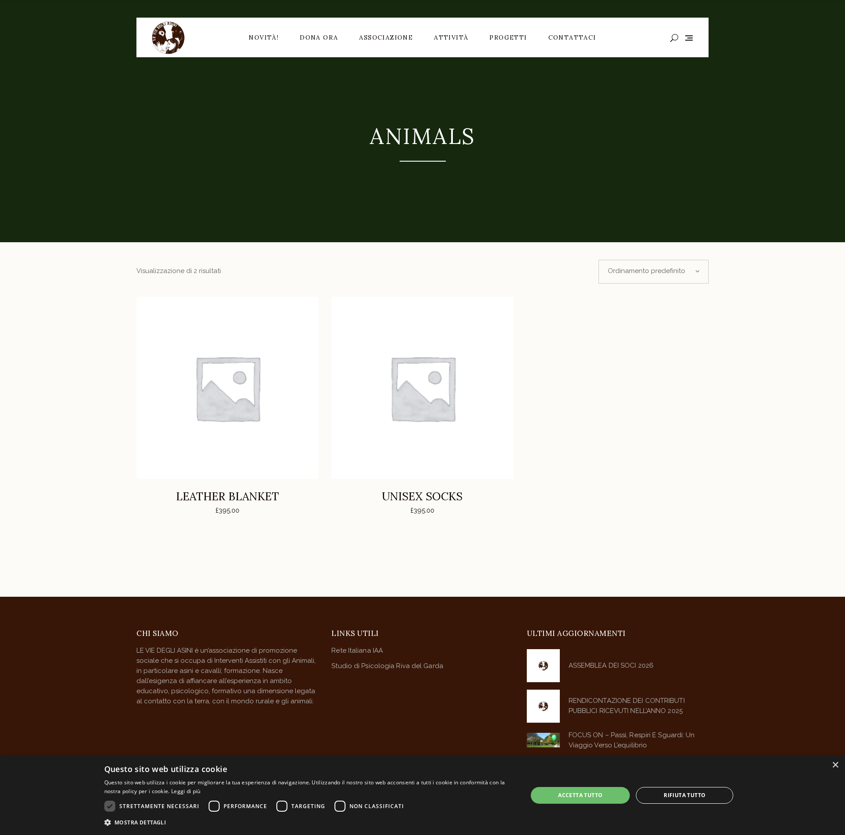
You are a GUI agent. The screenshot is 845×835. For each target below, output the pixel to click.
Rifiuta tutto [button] (684, 795)
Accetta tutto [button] (580, 795)
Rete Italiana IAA (357, 650)
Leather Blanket (227, 496)
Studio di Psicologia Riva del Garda (387, 666)
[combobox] (654, 272)
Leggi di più (186, 791)
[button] (309, 822)
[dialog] (422, 795)
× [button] (835, 765)
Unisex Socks (422, 496)
